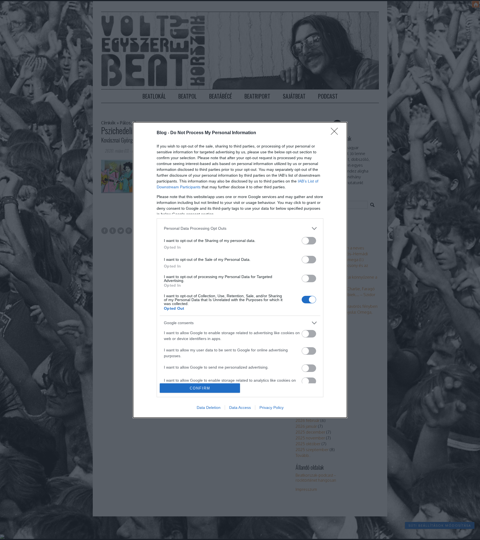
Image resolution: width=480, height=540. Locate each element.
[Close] (336, 133)
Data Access (240, 407)
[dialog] (240, 270)
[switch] (309, 240)
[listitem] (240, 228)
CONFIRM (200, 388)
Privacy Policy (271, 407)
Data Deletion (209, 407)
